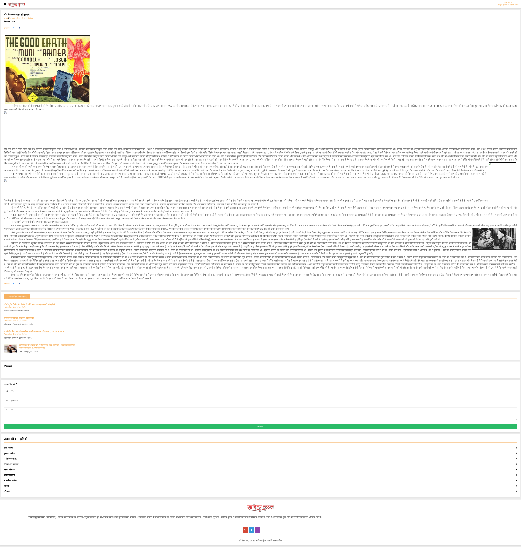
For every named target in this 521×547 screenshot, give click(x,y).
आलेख (6, 18)
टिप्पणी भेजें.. (260, 427)
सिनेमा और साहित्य (14, 18)
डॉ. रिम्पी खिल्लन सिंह (38, 348)
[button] (13, 27)
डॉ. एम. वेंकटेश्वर (28, 18)
